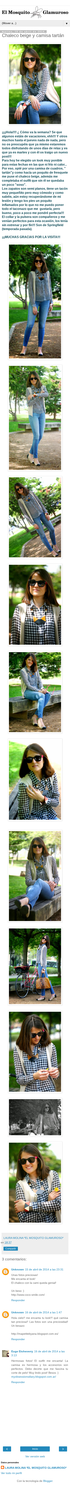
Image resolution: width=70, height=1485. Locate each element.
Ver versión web (35, 1456)
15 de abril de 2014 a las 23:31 (44, 1269)
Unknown (17, 1269)
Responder (18, 1300)
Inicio (35, 1449)
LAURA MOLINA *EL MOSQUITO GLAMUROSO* (35, 1467)
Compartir (10, 1248)
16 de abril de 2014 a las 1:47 (43, 1312)
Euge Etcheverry (22, 1351)
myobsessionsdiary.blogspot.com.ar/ (33, 1376)
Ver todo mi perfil (11, 1473)
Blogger (47, 1480)
